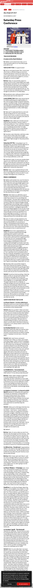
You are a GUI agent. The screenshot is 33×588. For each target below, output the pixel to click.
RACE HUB (7, 4)
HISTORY (29, 4)
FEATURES (18, 4)
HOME (2, 4)
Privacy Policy (25, 579)
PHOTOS (24, 4)
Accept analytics (23, 584)
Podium (15, 46)
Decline (9, 584)
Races (10, 9)
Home (5, 9)
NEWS (12, 4)
